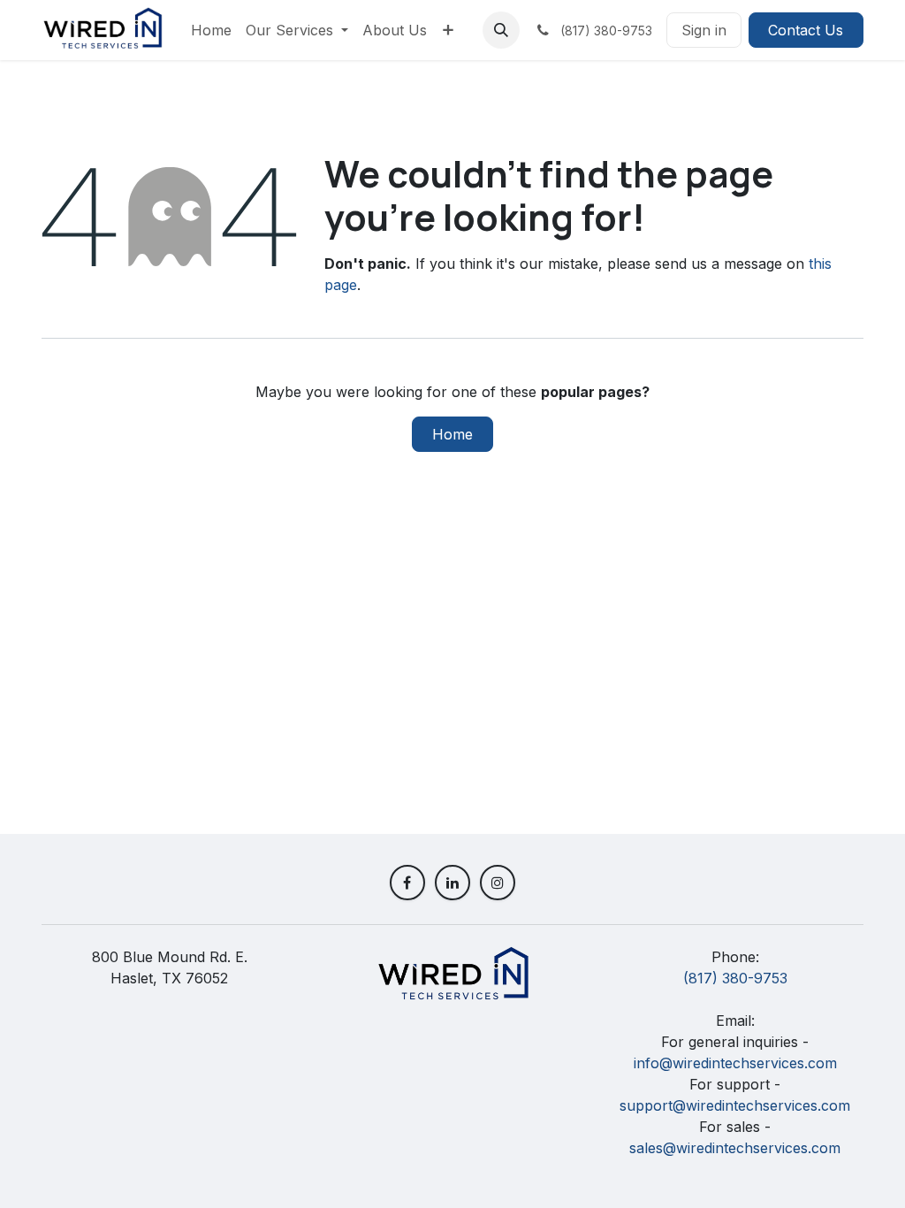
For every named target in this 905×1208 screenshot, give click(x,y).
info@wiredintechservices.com (735, 1063)
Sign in (703, 30)
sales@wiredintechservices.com (734, 1148)
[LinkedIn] (452, 882)
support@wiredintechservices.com (735, 1105)
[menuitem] (211, 30)
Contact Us (805, 30)
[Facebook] (407, 882)
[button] (501, 30)
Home (452, 434)
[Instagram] (497, 882)
